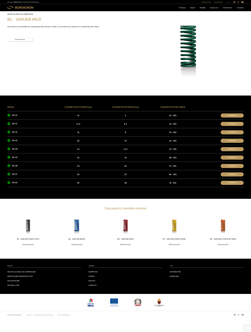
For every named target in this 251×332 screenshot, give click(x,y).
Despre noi (214, 8)
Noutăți (203, 8)
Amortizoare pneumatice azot (20, 276)
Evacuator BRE (13, 281)
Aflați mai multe (28, 244)
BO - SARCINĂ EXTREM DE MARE (223, 239)
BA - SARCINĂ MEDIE (76, 239)
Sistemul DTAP (13, 285)
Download (174, 276)
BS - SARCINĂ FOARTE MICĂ (28, 239)
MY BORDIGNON (218, 2)
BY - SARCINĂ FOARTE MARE (174, 239)
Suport (192, 8)
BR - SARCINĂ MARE (125, 239)
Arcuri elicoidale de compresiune (21, 272)
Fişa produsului (20, 39)
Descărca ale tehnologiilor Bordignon (23, 2)
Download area (206, 2)
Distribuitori (227, 8)
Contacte (240, 8)
